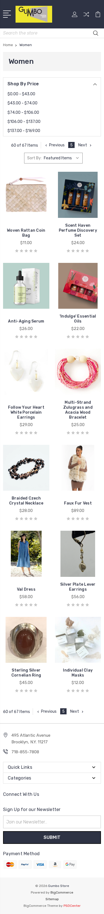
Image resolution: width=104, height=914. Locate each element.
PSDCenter (72, 906)
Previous (57, 145)
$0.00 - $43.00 (21, 94)
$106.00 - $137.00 (23, 121)
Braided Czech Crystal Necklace (26, 501)
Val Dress (26, 589)
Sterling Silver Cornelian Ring (26, 673)
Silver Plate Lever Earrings (78, 587)
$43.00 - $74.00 (22, 103)
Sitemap (52, 899)
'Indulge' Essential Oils (78, 319)
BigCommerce (61, 892)
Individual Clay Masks (78, 673)
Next (82, 145)
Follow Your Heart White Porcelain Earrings (26, 412)
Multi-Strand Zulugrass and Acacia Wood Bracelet (78, 410)
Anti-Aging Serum (26, 321)
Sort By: (34, 158)
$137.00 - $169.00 (23, 130)
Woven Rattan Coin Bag (26, 233)
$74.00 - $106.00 (23, 112)
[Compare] (86, 16)
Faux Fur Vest (78, 503)
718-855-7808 (25, 751)
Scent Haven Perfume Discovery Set (78, 230)
